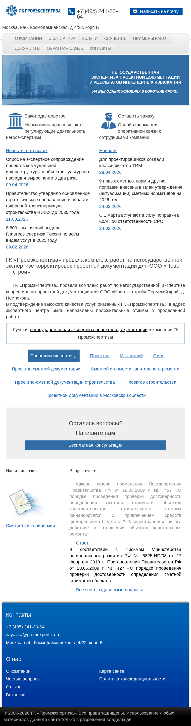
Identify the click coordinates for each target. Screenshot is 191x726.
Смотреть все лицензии (30, 525)
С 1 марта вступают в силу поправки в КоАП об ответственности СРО (139, 218)
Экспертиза (62, 38)
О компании (28, 38)
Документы (27, 48)
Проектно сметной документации (46, 368)
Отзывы (14, 686)
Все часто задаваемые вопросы (109, 589)
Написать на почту (159, 11)
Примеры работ (150, 38)
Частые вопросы (23, 678)
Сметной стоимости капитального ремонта (135, 368)
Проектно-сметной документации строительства (65, 382)
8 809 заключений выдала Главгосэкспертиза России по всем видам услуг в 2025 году (42, 234)
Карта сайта (111, 671)
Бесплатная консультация (95, 445)
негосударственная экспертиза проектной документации (88, 329)
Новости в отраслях (27, 150)
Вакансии (16, 694)
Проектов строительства (150, 382)
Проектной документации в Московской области (96, 395)
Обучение (115, 38)
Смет (158, 355)
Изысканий (131, 355)
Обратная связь (65, 48)
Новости (108, 150)
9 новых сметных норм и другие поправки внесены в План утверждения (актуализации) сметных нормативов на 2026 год (140, 190)
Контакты (100, 48)
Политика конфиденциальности (132, 678)
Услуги (90, 38)
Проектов (100, 355)
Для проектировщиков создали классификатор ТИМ (131, 162)
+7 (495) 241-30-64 (25, 626)
